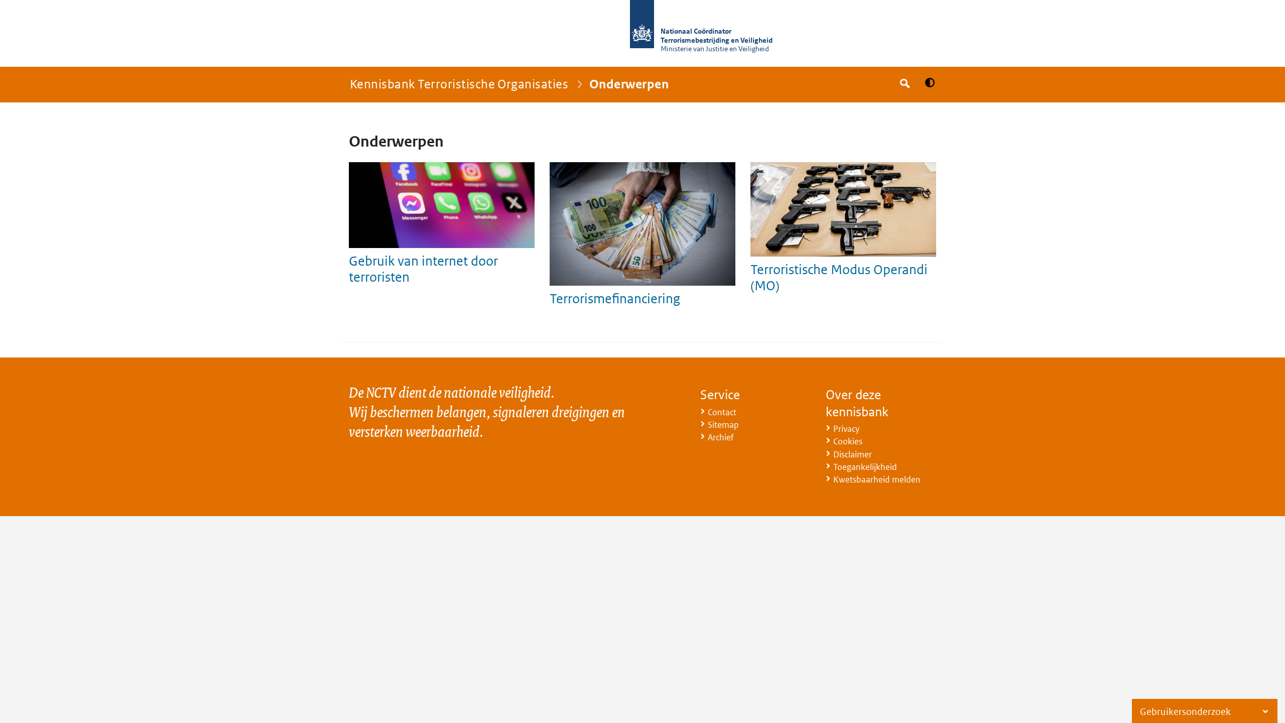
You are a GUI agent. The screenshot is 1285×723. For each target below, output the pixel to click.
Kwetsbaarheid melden (877, 479)
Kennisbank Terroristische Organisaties (459, 83)
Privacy (846, 428)
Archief (721, 437)
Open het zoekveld (904, 84)
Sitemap (723, 424)
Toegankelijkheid (865, 466)
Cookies (847, 441)
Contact (722, 412)
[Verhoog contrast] (930, 82)
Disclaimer (852, 454)
